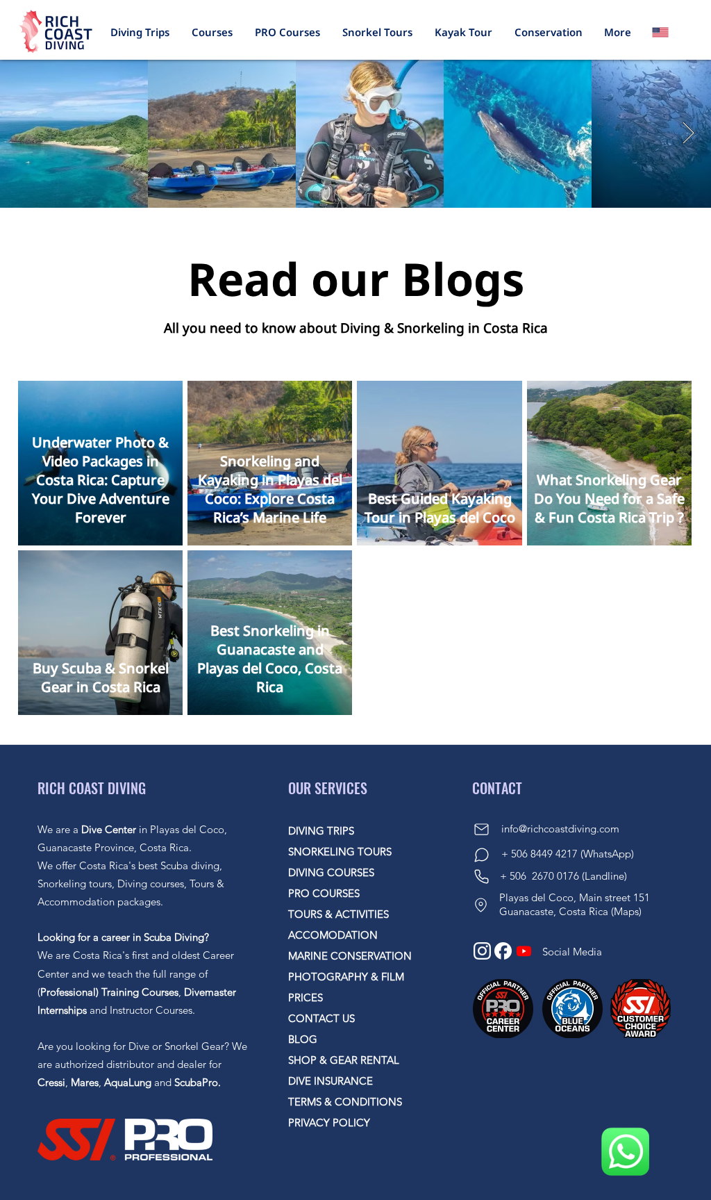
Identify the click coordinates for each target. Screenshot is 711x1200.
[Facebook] (503, 951)
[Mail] (481, 829)
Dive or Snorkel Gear (176, 1046)
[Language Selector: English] (668, 32)
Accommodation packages (98, 901)
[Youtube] (524, 951)
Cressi (51, 1082)
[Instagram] (482, 951)
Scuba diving (189, 865)
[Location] (480, 905)
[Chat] (481, 855)
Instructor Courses (151, 1010)
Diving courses (150, 883)
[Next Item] (688, 134)
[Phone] (481, 876)
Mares (85, 1082)
